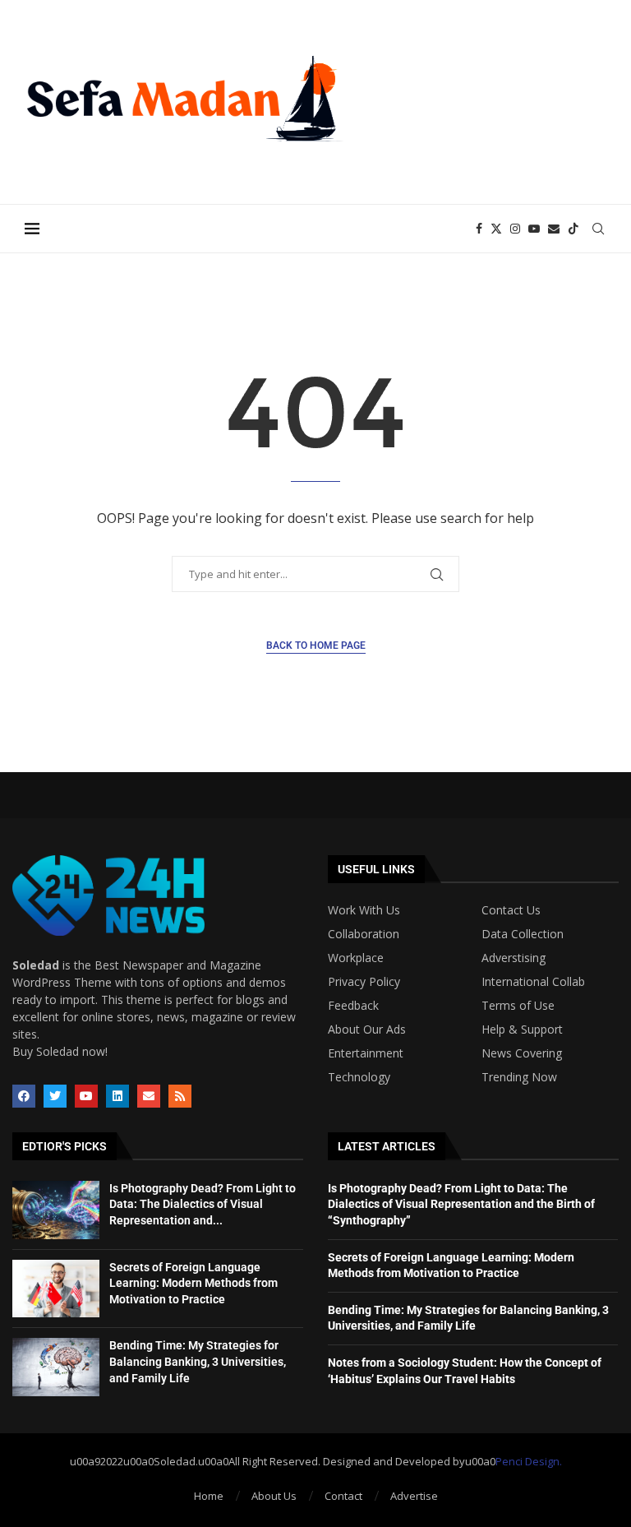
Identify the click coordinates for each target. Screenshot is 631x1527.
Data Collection (522, 934)
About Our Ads (367, 1029)
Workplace (356, 958)
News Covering (521, 1053)
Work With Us (364, 910)
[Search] (598, 228)
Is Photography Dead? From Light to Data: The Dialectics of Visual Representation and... (202, 1204)
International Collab (533, 982)
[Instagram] (515, 228)
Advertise (414, 1495)
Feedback (353, 1005)
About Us (274, 1495)
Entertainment (365, 1053)
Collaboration (363, 934)
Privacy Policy (364, 982)
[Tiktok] (573, 228)
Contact (343, 1495)
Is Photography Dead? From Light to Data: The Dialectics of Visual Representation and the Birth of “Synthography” (461, 1204)
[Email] (554, 228)
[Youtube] (534, 228)
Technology (359, 1077)
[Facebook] (479, 228)
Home (208, 1495)
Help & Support (522, 1029)
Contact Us (511, 910)
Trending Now (519, 1077)
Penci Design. (528, 1461)
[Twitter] (496, 228)
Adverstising (513, 958)
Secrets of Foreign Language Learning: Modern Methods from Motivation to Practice (193, 1283)
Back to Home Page (316, 645)
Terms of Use (518, 1005)
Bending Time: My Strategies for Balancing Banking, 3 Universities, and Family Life (197, 1361)
